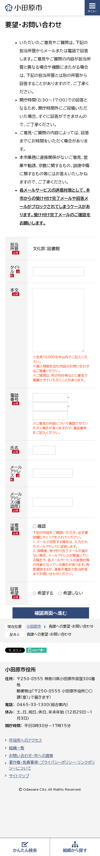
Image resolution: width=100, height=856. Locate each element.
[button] (92, 7)
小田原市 (24, 7)
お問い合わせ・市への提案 (31, 756)
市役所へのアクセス (25, 740)
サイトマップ (19, 776)
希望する (44, 593)
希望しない (72, 593)
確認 (41, 526)
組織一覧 (16, 748)
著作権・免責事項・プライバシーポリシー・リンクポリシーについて (52, 765)
